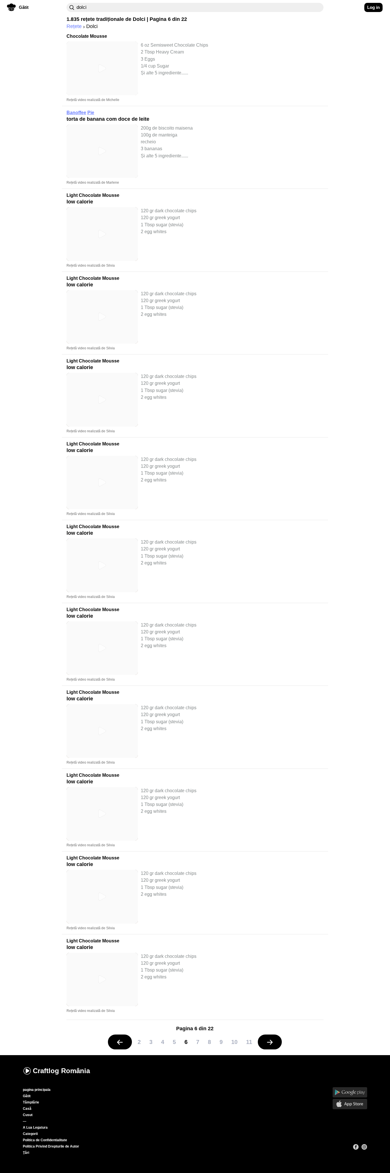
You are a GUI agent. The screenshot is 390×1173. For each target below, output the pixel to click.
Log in (373, 7)
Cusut (28, 1115)
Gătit (27, 1096)
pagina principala (37, 1089)
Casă (27, 1108)
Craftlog (61, 1071)
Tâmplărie (31, 1102)
